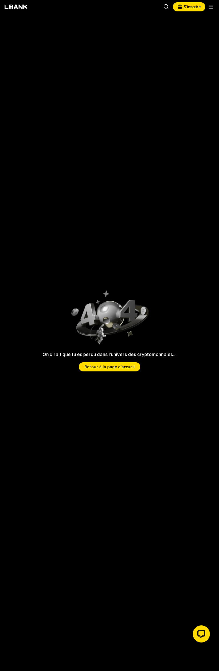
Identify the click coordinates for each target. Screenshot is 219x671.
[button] (201, 633)
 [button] (166, 7)
